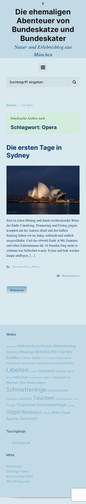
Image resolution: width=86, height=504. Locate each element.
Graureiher (28, 363)
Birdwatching (64, 346)
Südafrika (25, 399)
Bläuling (12, 352)
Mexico (61, 371)
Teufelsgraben (64, 399)
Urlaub (70, 405)
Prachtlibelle (36, 377)
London (33, 371)
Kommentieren (71, 275)
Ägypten (12, 419)
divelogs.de (21, 443)
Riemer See (15, 382)
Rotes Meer (36, 383)
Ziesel (66, 413)
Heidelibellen (65, 363)
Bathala (24, 346)
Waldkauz (31, 412)
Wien (56, 412)
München (21, 377)
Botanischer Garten (53, 351)
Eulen (36, 358)
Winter (35, 266)
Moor (71, 371)
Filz (44, 358)
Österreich (29, 418)
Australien (17, 266)
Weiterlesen (17, 290)
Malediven (46, 371)
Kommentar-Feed (19, 476)
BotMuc (13, 357)
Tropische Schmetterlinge (41, 404)
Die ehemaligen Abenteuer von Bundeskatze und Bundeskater (43, 25)
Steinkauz (12, 399)
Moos (9, 377)
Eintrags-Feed (17, 471)
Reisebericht (61, 377)
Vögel (13, 412)
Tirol (75, 399)
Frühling (51, 358)
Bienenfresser (41, 346)
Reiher (48, 377)
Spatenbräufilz (58, 390)
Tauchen (44, 398)
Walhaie (47, 413)
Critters (26, 358)
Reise (27, 266)
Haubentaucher (46, 363)
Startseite (11, 105)
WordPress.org (17, 481)
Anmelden (14, 466)
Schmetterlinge (26, 389)
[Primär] (43, 67)
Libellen (17, 370)
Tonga (10, 405)
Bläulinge (26, 352)
